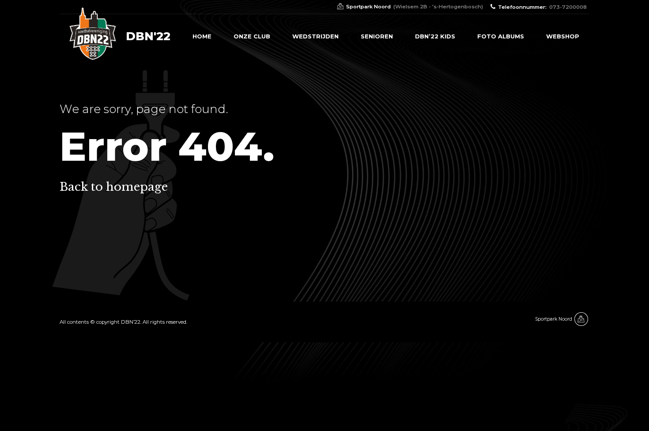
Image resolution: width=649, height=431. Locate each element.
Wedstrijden (315, 36)
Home (201, 36)
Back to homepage (114, 187)
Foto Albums (500, 36)
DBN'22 (148, 36)
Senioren (377, 36)
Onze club (252, 36)
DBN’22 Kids (435, 36)
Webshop (562, 36)
